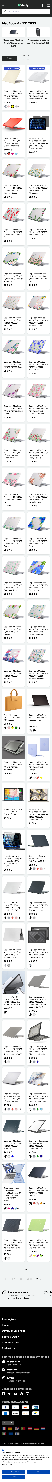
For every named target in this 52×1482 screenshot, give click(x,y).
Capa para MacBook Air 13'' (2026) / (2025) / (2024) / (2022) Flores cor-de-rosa (38, 410)
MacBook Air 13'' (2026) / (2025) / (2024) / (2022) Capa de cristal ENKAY (12, 906)
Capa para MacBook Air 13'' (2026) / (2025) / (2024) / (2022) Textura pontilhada (38, 906)
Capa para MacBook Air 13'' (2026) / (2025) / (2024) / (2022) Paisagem (13, 674)
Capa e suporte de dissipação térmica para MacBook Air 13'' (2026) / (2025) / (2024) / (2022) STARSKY (13, 1194)
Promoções (9, 1319)
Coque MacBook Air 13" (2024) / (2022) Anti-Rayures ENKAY (37, 858)
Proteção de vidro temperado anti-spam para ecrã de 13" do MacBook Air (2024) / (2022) (13, 861)
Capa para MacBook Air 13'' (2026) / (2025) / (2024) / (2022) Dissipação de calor (38, 1050)
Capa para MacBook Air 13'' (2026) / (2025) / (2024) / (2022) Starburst (13, 1144)
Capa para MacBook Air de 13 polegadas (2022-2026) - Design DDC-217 (38, 277)
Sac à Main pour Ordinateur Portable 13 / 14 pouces (13, 717)
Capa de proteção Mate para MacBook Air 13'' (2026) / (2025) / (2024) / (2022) (13, 1097)
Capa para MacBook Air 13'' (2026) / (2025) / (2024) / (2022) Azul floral (38, 542)
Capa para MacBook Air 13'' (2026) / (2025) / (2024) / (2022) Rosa (13, 364)
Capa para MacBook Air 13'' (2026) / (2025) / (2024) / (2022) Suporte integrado (13, 142)
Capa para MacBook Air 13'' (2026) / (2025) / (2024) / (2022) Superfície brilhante (38, 1244)
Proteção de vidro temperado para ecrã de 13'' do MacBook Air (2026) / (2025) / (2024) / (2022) (38, 143)
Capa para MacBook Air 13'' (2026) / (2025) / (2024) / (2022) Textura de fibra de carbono (13, 1245)
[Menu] (10, 4)
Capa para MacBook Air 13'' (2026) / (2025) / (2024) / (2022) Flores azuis (38, 586)
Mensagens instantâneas (18, 1372)
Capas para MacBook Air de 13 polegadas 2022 (13, 43)
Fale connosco (14, 1364)
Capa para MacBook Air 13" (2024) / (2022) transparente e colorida (38, 719)
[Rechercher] (5, 11)
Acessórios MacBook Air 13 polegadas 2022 (38, 41)
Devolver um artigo (13, 1330)
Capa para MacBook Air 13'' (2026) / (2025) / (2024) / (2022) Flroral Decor (13, 321)
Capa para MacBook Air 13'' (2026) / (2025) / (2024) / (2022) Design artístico (13, 189)
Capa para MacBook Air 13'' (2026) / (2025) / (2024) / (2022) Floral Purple (13, 410)
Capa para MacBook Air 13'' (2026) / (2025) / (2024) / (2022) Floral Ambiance (13, 277)
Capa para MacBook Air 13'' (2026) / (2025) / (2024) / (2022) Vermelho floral (38, 498)
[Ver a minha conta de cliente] (42, 5)
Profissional (9, 1348)
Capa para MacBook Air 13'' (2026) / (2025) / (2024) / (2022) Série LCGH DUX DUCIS (38, 953)
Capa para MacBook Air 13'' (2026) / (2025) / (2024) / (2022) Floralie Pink (13, 454)
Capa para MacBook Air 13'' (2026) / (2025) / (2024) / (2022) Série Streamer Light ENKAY (38, 1097)
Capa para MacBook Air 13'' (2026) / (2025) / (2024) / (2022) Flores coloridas (38, 321)
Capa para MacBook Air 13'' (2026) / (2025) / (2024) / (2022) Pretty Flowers (38, 454)
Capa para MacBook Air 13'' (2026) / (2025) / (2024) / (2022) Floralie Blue (38, 366)
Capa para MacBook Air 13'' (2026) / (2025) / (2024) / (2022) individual (13, 766)
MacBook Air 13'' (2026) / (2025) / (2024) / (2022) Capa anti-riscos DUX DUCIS (13, 1000)
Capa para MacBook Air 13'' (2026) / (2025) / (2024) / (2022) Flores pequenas (38, 630)
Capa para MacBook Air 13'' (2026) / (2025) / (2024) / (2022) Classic (38, 1192)
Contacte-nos (10, 1342)
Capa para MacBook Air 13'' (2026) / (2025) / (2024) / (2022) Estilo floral (13, 233)
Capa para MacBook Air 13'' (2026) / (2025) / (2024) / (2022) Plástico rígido (13, 953)
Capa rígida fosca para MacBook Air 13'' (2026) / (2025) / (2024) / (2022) (38, 1144)
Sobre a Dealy (10, 1336)
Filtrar (9, 58)
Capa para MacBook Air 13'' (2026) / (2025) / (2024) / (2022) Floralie (13, 630)
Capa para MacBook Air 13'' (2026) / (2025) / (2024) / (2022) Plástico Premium (13, 95)
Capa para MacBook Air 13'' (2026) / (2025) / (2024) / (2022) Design (38, 766)
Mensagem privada (16, 1381)
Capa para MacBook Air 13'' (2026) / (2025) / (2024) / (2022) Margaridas (38, 189)
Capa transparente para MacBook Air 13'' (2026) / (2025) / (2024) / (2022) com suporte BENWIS (38, 1002)
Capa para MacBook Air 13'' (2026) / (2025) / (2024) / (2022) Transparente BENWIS (38, 95)
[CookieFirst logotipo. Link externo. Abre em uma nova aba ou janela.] (3, 1450)
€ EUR (6, 1423)
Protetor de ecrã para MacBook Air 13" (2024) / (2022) (13, 811)
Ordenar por (25, 56)
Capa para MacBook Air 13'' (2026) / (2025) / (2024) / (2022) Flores (13, 542)
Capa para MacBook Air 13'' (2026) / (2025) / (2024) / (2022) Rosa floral (13, 498)
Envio (5, 1325)
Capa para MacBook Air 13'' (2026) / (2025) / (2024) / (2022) (38, 232)
